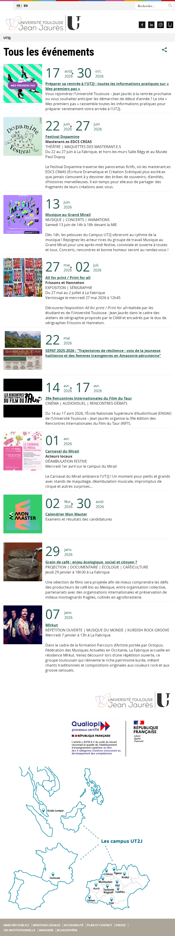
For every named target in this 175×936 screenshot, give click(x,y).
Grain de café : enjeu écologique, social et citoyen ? (91, 562)
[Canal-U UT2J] (170, 25)
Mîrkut (51, 625)
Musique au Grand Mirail (68, 214)
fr (18, 6)
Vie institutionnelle (19, 930)
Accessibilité (73, 925)
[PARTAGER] (164, 49)
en (26, 6)
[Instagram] (160, 25)
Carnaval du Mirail (62, 451)
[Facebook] (142, 25)
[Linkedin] (151, 25)
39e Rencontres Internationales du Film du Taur (88, 398)
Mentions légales (46, 925)
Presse (121, 925)
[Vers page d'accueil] (52, 23)
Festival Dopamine (62, 136)
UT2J (7, 38)
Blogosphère (67, 930)
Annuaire (46, 930)
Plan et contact (99, 925)
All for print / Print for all (67, 277)
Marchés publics (16, 925)
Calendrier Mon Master (66, 514)
